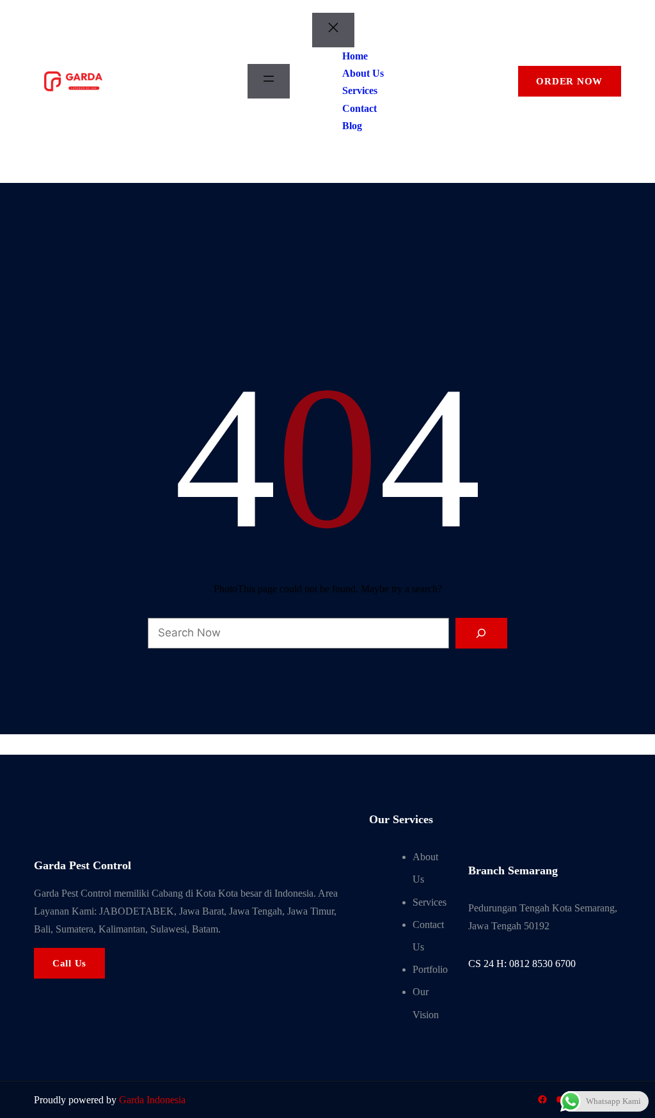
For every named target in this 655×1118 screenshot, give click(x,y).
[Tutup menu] (333, 30)
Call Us (69, 963)
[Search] (481, 633)
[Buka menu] (269, 81)
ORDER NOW (569, 81)
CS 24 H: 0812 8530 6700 (522, 963)
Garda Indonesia (152, 1099)
